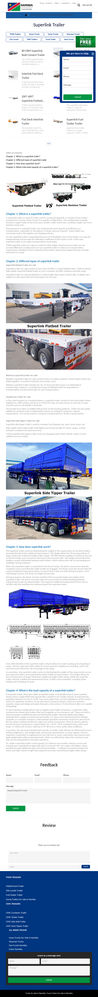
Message (10, 786)
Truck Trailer (52, 15)
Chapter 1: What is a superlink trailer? (23, 156)
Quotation (65, 3)
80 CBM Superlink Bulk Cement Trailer (33, 53)
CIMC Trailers (32, 40)
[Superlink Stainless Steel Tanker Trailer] (58, 75)
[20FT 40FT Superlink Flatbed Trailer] (13, 98)
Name (9, 775)
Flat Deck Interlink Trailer (32, 121)
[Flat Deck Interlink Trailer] (13, 121)
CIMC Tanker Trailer (15, 917)
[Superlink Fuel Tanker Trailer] (58, 121)
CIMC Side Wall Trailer (16, 922)
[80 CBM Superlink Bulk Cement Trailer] (13, 52)
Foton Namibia (15, 949)
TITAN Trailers (15, 34)
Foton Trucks (53, 34)
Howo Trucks (34, 34)
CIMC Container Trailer (16, 913)
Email (38, 775)
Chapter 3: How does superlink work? (23, 164)
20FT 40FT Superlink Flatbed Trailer (32, 99)
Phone (66, 775)
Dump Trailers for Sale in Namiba (21, 899)
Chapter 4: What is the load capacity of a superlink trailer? (32, 167)
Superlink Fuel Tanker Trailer (75, 121)
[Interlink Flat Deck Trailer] (13, 75)
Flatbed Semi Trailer (15, 886)
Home (42, 3)
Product (49, 3)
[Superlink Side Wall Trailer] (58, 52)
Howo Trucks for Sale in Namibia (23, 938)
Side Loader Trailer (14, 891)
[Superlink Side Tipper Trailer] (58, 98)
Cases (74, 3)
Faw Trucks (14, 40)
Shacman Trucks (73, 34)
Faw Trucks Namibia (18, 945)
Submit (16, 808)
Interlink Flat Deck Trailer (32, 76)
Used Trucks (69, 40)
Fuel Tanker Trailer (14, 895)
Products (41, 15)
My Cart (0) (87, 5)
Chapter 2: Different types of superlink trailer (26, 160)
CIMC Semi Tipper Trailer (17, 926)
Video (56, 3)
